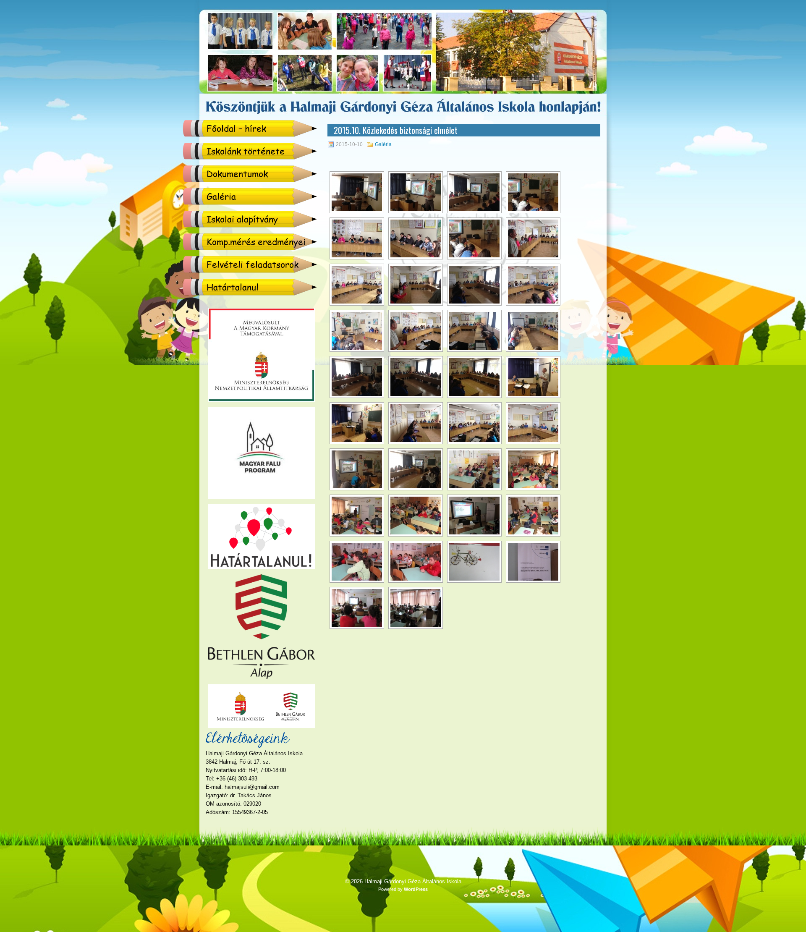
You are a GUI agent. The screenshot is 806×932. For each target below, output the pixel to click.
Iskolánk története (246, 151)
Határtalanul (233, 287)
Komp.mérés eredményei (256, 242)
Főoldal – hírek (236, 128)
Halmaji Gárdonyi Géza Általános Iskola (412, 881)
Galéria (221, 196)
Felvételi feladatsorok (252, 264)
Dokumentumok (237, 174)
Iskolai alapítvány (242, 219)
